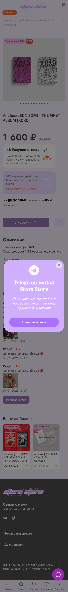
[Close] (59, 265)
